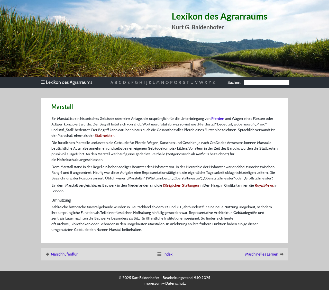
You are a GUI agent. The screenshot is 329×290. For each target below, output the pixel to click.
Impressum (152, 283)
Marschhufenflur (64, 254)
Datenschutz (175, 283)
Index (167, 254)
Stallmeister (104, 135)
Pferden (217, 118)
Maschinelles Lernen (261, 254)
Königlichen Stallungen (181, 185)
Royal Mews (264, 185)
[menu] (69, 82)
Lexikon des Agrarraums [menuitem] (66, 82)
